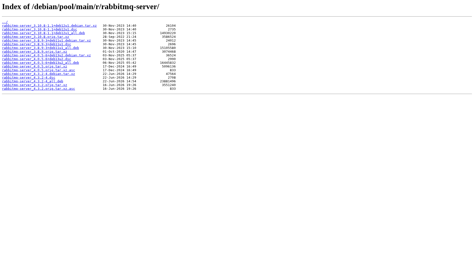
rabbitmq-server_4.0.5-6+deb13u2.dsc (36, 59)
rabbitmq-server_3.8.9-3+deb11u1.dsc (36, 44)
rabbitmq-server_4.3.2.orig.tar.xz (34, 85)
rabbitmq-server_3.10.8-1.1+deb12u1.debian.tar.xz (49, 25)
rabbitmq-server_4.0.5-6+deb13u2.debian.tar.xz (46, 55)
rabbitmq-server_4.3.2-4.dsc (28, 77)
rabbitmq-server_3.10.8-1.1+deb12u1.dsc (39, 29)
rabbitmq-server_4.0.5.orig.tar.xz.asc (38, 70)
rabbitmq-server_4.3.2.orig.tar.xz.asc (38, 88)
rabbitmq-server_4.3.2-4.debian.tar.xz (38, 74)
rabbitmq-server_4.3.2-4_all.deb (32, 81)
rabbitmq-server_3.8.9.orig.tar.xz (34, 51)
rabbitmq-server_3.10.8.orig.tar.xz (35, 37)
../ (5, 22)
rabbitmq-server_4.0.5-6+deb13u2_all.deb (40, 63)
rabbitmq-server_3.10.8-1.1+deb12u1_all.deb (43, 33)
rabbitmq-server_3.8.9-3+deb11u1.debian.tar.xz (46, 40)
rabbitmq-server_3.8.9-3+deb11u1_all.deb (40, 48)
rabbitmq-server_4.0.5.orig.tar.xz (34, 66)
